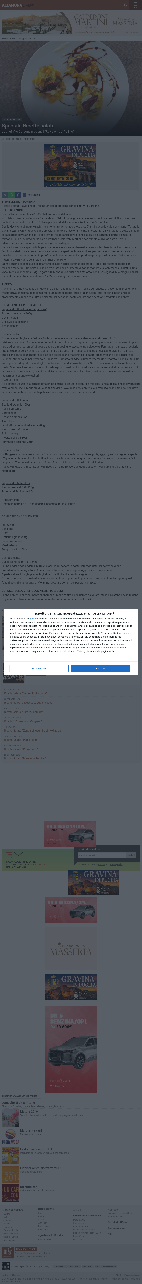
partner (34, 618)
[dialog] (71, 642)
